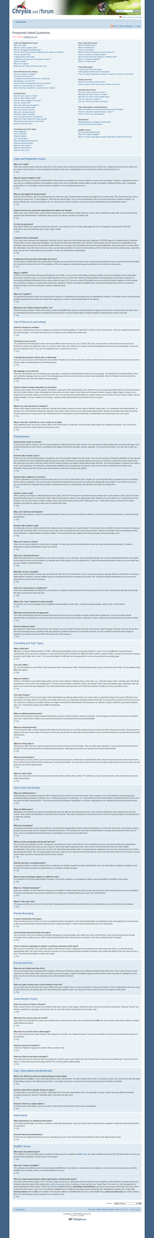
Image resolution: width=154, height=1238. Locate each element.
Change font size (138, 21)
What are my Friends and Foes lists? (91, 82)
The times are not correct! (23, 76)
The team (91, 1209)
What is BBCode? (20, 131)
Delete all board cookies (105, 1209)
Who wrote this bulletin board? (89, 132)
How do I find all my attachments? (90, 124)
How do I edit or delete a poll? (24, 107)
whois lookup (56, 1184)
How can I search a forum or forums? (92, 92)
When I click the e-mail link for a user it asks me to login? (34, 88)
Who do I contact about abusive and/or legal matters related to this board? (105, 137)
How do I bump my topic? (23, 124)
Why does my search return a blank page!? (94, 97)
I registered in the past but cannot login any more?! (32, 59)
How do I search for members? (89, 99)
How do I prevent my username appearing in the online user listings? (39, 52)
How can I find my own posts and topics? (93, 101)
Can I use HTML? (20, 134)
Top (17, 172)
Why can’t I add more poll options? (26, 105)
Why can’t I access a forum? (24, 110)
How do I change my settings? (25, 74)
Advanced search (133, 13)
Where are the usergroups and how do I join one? (96, 52)
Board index (21, 22)
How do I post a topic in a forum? (26, 96)
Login (138, 26)
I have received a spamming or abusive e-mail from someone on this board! (105, 74)
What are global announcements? (26, 141)
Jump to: (109, 1203)
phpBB (81, 1215)
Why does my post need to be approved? (29, 121)
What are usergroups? (86, 50)
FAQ (121, 26)
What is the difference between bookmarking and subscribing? (100, 109)
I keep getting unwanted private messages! (93, 72)
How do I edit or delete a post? (25, 98)
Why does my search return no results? (92, 94)
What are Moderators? (86, 48)
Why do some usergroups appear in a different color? (97, 57)
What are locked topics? (22, 148)
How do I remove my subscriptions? (91, 114)
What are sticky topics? (22, 145)
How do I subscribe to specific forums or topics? (95, 112)
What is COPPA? (20, 61)
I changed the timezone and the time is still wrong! (32, 78)
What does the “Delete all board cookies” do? (30, 66)
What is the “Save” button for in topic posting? (30, 119)
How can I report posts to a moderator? (28, 117)
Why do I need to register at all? (25, 48)
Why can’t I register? (21, 64)
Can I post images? (21, 138)
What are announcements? (24, 143)
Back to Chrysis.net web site (132, 17)
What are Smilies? (20, 136)
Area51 (23, 1170)
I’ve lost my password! (22, 54)
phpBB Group (81, 1154)
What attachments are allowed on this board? (94, 122)
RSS (115, 26)
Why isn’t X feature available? (89, 134)
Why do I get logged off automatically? (27, 50)
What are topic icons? (22, 150)
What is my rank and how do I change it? (28, 86)
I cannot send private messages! (90, 69)
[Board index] (76, 14)
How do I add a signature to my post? (27, 100)
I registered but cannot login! (24, 57)
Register (130, 26)
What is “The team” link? (87, 61)
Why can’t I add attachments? (24, 112)
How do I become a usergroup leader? (92, 54)
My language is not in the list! (24, 81)
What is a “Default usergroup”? (89, 59)
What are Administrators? (87, 45)
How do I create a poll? (22, 103)
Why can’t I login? (20, 45)
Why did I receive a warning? (24, 114)
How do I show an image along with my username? (32, 83)
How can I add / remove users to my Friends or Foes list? (99, 84)
